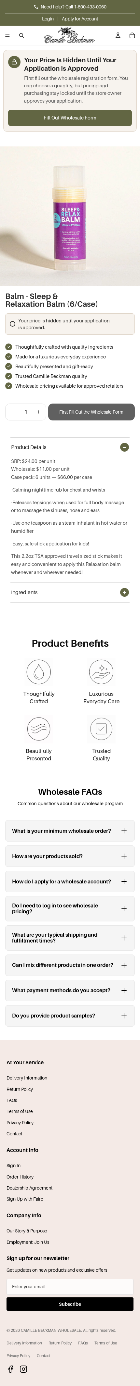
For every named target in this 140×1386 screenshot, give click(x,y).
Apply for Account (80, 18)
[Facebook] (10, 1369)
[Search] (21, 35)
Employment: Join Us (28, 1242)
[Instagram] (23, 1369)
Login (48, 18)
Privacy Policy (20, 1122)
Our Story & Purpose (27, 1230)
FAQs (12, 1100)
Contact (14, 1133)
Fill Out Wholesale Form (70, 117)
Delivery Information (27, 1077)
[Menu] (7, 35)
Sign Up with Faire (25, 1199)
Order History (20, 1177)
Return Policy (20, 1089)
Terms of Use (20, 1111)
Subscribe (70, 1304)
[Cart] (132, 35)
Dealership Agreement (29, 1188)
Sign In (14, 1165)
